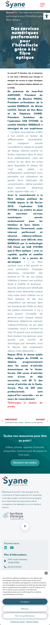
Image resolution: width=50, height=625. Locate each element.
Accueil (10, 12)
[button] (46, 573)
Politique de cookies (17, 622)
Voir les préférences (25, 616)
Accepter (25, 601)
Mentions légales (32, 622)
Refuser (25, 608)
